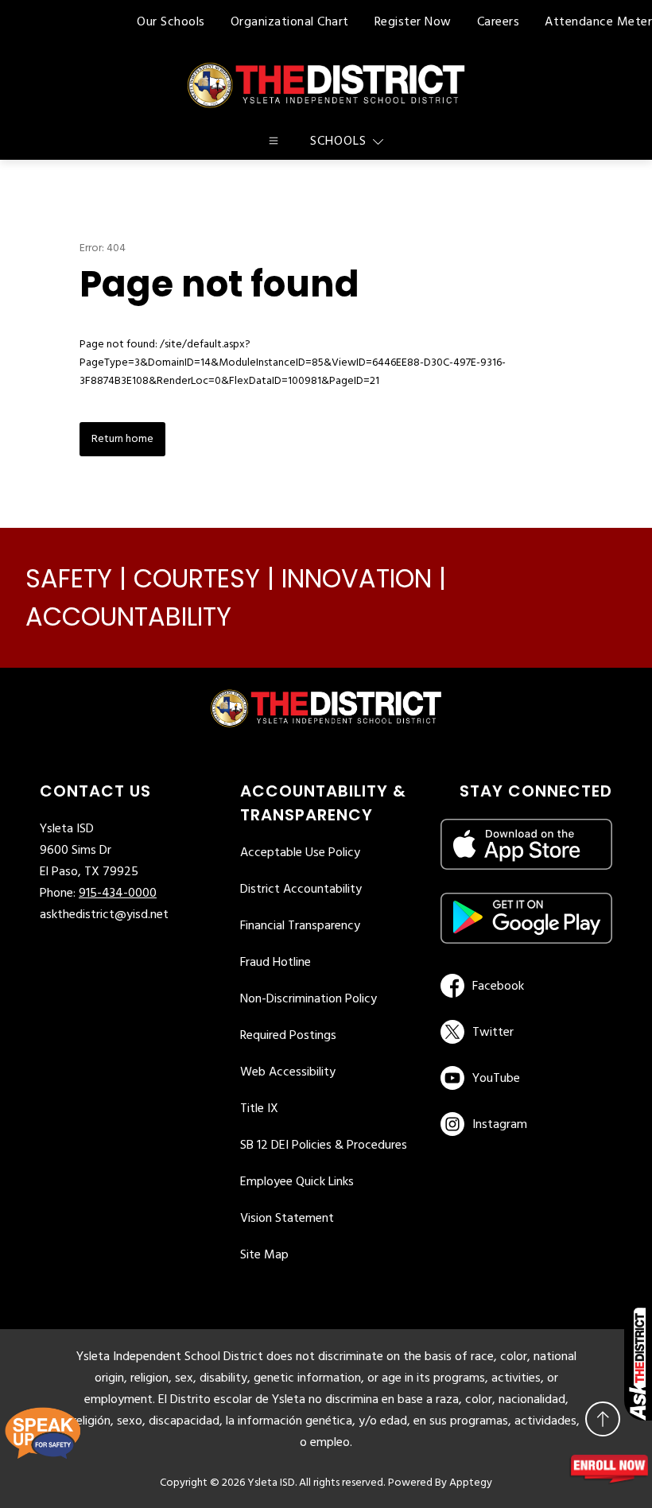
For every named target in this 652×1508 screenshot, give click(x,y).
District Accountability (301, 889)
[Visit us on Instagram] (526, 1124)
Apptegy (470, 1483)
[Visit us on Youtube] (523, 1078)
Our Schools (171, 22)
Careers (498, 22)
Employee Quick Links (297, 1182)
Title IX (259, 1109)
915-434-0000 (118, 893)
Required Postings (288, 1035)
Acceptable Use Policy (300, 853)
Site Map (264, 1255)
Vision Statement (287, 1218)
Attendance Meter (598, 22)
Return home (122, 439)
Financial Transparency (300, 926)
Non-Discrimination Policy (308, 999)
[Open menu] (273, 140)
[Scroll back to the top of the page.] (602, 1418)
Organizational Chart (290, 22)
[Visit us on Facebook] (523, 986)
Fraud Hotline (275, 962)
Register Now (413, 22)
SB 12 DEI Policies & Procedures (323, 1145)
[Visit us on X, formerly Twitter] (523, 1032)
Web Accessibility (288, 1072)
